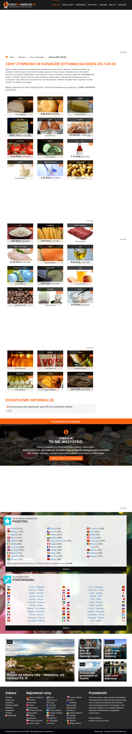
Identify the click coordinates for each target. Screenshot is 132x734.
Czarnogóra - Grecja (95, 614)
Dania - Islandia (95, 605)
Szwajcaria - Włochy (36, 620)
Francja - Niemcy (36, 614)
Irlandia (14, 544)
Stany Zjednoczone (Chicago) (51, 700)
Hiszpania (15, 556)
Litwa (92, 532)
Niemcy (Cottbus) (36, 697)
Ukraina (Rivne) (75, 713)
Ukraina (53, 534)
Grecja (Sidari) (55, 710)
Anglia (13, 534)
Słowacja (94, 556)
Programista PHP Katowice (115, 731)
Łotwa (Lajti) (34, 723)
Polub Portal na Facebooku (66, 422)
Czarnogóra (95, 541)
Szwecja (14, 559)
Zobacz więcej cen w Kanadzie (66, 458)
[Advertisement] (66, 33)
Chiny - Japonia (95, 593)
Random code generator (99, 721)
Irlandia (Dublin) (55, 713)
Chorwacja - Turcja (96, 590)
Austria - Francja (36, 599)
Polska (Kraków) (35, 721)
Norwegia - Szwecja (36, 618)
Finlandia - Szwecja (36, 602)
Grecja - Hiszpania (36, 587)
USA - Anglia (95, 620)
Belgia (92, 534)
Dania (13, 538)
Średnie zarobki (11, 705)
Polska (13, 528)
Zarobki (103, 5)
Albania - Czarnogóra (36, 608)
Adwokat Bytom (95, 718)
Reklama (9, 708)
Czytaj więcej (94, 713)
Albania (53, 559)
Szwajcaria (94, 528)
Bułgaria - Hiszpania (95, 611)
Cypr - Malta (96, 599)
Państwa (56, 5)
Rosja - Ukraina (95, 602)
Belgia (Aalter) (75, 723)
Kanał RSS (11, 715)
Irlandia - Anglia (36, 605)
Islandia (53, 550)
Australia (53, 556)
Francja (53, 547)
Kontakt (122, 5)
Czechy (53, 532)
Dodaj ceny (68, 5)
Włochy (14, 553)
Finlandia (93, 553)
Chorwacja (15, 547)
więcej (66, 569)
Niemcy (14, 532)
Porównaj (81, 5)
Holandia (14, 541)
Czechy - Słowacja (96, 608)
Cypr (92, 547)
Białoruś (93, 550)
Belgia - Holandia (36, 593)
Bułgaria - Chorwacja (36, 611)
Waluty (112, 5)
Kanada (53, 544)
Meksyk (72, 721)
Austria (93, 538)
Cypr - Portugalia (96, 587)
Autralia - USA (96, 596)
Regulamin (9, 710)
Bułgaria (53, 538)
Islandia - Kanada (36, 596)
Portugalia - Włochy (96, 618)
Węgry (53, 553)
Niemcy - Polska (36, 590)
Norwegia (15, 550)
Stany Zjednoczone (58, 541)
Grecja (53, 528)
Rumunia (94, 544)
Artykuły (92, 5)
